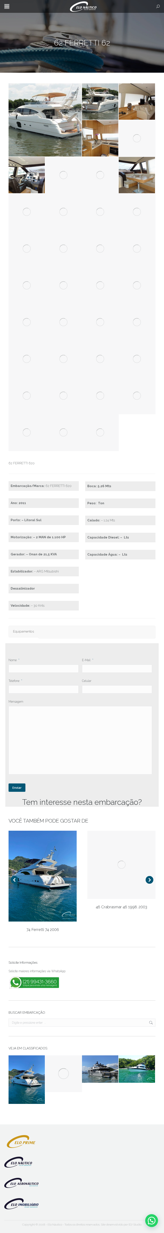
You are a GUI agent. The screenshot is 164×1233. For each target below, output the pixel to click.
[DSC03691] (137, 175)
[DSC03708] (27, 359)
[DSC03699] (137, 248)
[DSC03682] (45, 119)
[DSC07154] (137, 396)
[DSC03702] (100, 285)
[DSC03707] (137, 322)
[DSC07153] (100, 396)
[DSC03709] (63, 359)
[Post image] (43, 876)
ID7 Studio (135, 1224)
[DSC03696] (27, 248)
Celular (86, 681)
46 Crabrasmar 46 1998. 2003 (121, 907)
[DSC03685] (137, 101)
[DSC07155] (27, 432)
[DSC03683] (100, 101)
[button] (151, 1220)
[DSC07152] (63, 396)
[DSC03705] (63, 322)
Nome (14, 660)
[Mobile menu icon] (6, 6)
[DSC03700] (27, 285)
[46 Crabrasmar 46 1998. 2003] (63, 1073)
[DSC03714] (137, 359)
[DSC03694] (100, 212)
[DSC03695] (137, 212)
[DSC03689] (63, 175)
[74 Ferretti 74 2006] (27, 1079)
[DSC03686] (100, 138)
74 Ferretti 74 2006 (42, 929)
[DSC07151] (27, 396)
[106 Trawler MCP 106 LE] (100, 1069)
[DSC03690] (100, 175)
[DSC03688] (27, 175)
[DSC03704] (27, 322)
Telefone (15, 681)
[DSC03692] (27, 212)
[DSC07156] (63, 432)
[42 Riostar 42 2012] (137, 1069)
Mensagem (16, 701)
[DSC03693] (63, 212)
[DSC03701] (63, 285)
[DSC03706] (100, 322)
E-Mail (87, 660)
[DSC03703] (137, 285)
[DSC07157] (100, 432)
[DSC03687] (137, 138)
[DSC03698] (100, 248)
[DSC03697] (63, 248)
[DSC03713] (100, 359)
